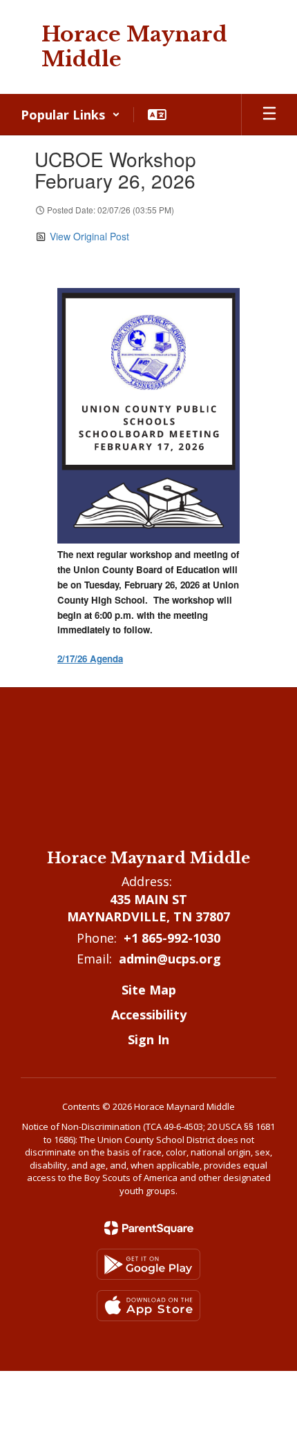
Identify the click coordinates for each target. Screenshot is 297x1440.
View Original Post (89, 236)
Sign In (148, 1039)
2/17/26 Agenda (90, 658)
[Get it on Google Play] (148, 1264)
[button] (70, 114)
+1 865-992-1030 (172, 938)
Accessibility (148, 1014)
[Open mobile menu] (269, 114)
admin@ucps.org (170, 958)
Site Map (149, 989)
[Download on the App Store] (148, 1305)
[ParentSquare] (149, 1228)
